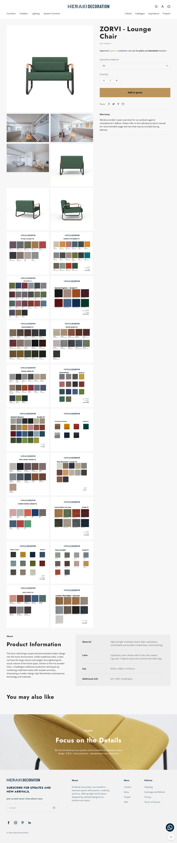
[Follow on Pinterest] (22, 823)
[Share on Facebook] (108, 104)
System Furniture (52, 13)
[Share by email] (123, 104)
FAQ (126, 802)
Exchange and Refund (154, 792)
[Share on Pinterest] (118, 104)
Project (127, 797)
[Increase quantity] (117, 80)
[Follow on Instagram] (15, 823)
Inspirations (153, 13)
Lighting (36, 13)
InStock (128, 13)
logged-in (112, 51)
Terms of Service (152, 802)
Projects (166, 13)
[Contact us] (170, 827)
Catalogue (140, 13)
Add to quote (135, 92)
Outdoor (24, 13)
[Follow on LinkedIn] (30, 823)
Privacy (147, 797)
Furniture (11, 13)
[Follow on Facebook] (8, 823)
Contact (127, 787)
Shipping (148, 787)
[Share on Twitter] (113, 104)
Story (126, 792)
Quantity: (104, 74)
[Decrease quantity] (104, 80)
